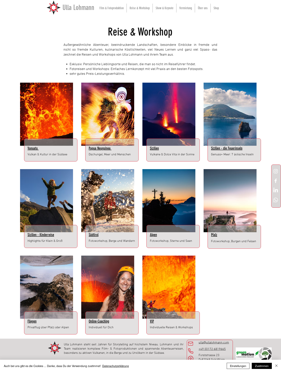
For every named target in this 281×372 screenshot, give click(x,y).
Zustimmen (262, 366)
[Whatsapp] (276, 200)
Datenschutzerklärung (115, 366)
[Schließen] (276, 366)
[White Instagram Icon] (276, 171)
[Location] (190, 359)
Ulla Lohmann (78, 7)
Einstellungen (238, 366)
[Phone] (190, 351)
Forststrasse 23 (209, 355)
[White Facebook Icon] (276, 181)
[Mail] (190, 343)
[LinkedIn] (276, 190)
